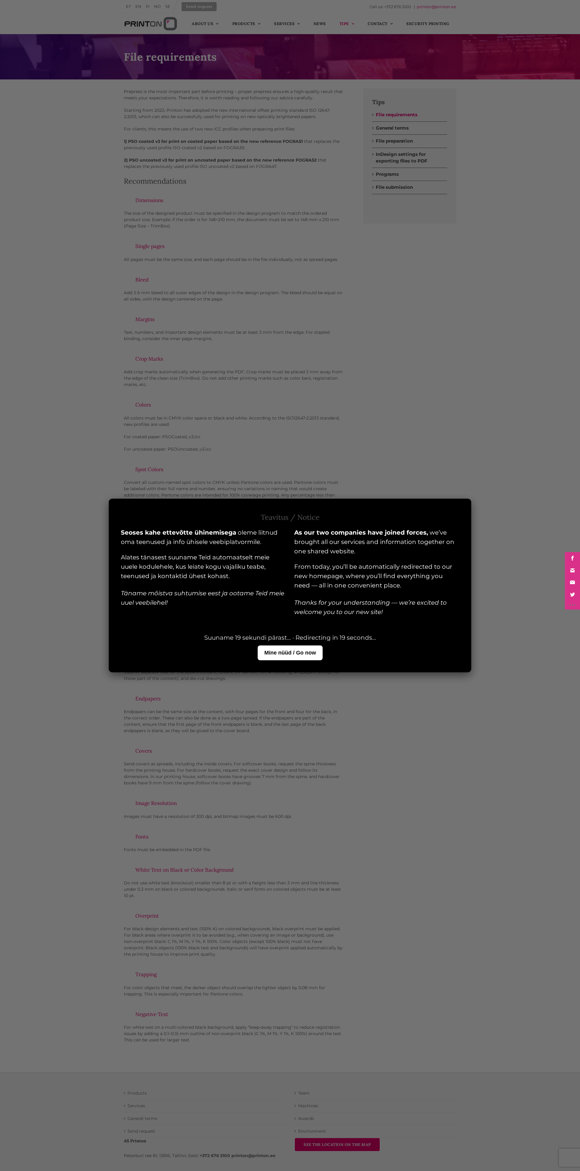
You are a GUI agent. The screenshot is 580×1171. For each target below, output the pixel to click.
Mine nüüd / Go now (290, 653)
